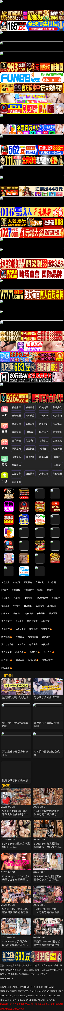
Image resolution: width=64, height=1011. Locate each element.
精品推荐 (16, 407)
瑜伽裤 (43, 448)
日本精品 (30, 415)
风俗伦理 (57, 473)
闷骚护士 (57, 448)
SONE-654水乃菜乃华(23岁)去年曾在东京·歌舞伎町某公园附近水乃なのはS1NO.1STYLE (15, 946)
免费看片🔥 (6, 628)
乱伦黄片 (5, 613)
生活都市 (16, 473)
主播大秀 (40, 605)
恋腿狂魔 (57, 440)
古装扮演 (16, 440)
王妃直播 (51, 605)
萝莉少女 (57, 407)
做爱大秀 (33, 644)
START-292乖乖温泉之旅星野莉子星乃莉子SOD (46, 814)
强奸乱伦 (30, 407)
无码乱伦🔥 (6, 636)
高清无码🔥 (33, 659)
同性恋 (57, 465)
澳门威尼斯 (6, 652)
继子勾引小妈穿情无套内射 (15, 724)
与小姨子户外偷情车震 (47, 697)
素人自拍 (57, 415)
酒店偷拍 (28, 605)
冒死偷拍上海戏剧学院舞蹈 (47, 724)
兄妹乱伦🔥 (49, 652)
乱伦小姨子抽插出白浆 (15, 780)
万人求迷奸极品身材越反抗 (15, 753)
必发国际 (53, 613)
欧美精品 (43, 407)
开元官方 (20, 636)
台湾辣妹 (16, 423)
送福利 (40, 590)
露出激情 (30, 457)
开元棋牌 (28, 582)
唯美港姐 (43, 423)
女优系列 (30, 440)
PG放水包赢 (42, 597)
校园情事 (30, 473)
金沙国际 (46, 636)
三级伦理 (16, 415)
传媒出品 (16, 465)
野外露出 (57, 432)
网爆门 (57, 457)
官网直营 (40, 582)
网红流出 (43, 432)
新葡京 (50, 590)
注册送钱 (16, 590)
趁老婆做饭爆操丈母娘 (15, 697)
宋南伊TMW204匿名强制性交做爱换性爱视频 (47, 943)
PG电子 (4, 590)
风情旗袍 (16, 448)
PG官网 (16, 582)
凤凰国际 (29, 597)
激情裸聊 (33, 628)
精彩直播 (5, 605)
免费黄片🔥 (46, 628)
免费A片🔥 (35, 652)
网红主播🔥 (6, 667)
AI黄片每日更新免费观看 (47, 753)
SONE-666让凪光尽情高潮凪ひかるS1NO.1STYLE (16, 847)
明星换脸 (30, 448)
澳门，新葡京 (7, 644)
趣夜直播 (29, 613)
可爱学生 (43, 440)
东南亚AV (57, 423)
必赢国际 (17, 597)
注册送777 (29, 590)
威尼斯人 (5, 582)
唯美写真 (43, 457)
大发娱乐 (19, 621)
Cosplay (44, 415)
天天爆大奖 (33, 636)
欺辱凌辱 (16, 432)
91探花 (30, 432)
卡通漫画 (16, 457)
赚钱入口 (20, 659)
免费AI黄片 (47, 659)
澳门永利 (51, 582)
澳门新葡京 (6, 621)
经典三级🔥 (20, 652)
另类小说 (16, 481)
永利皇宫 (45, 621)
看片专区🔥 (6, 659)
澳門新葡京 (32, 621)
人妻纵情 (43, 473)
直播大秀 (45, 644)
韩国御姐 (30, 423)
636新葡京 (21, 628)
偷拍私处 (17, 613)
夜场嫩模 (41, 613)
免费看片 (21, 644)
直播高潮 (56, 597)
